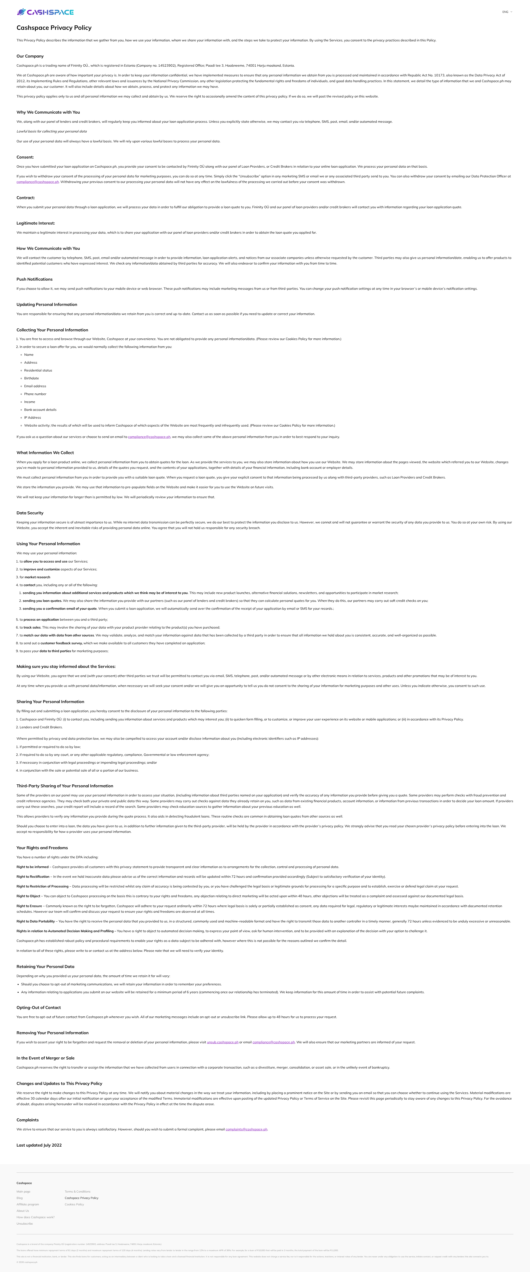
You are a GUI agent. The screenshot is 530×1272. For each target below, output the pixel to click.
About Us (23, 1211)
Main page (23, 1191)
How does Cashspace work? (35, 1217)
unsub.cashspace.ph (222, 1042)
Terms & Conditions (77, 1191)
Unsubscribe (25, 1223)
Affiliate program (28, 1204)
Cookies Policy (74, 1204)
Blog (20, 1198)
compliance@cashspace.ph (38, 182)
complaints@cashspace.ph (246, 1129)
